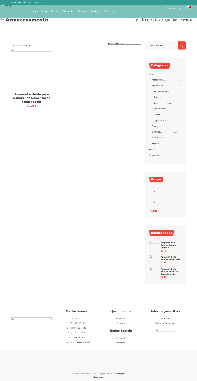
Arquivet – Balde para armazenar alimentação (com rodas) (31, 98)
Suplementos (160, 120)
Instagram (121, 342)
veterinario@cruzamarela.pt (77, 341)
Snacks (157, 114)
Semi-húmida (160, 108)
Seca (156, 102)
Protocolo (165, 318)
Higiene (155, 143)
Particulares (21, 2)
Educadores (157, 137)
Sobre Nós (121, 318)
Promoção (154, 155)
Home (136, 20)
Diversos (156, 131)
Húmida (157, 97)
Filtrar (153, 211)
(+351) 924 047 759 (76, 337)
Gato (151, 149)
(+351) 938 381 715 (77, 323)
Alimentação (162, 20)
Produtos (147, 20)
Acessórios (157, 79)
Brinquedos (157, 126)
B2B (29, 2)
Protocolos (37, 2)
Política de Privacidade (165, 323)
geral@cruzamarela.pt (77, 327)
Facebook (120, 338)
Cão (151, 74)
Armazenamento (161, 91)
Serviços (121, 323)
